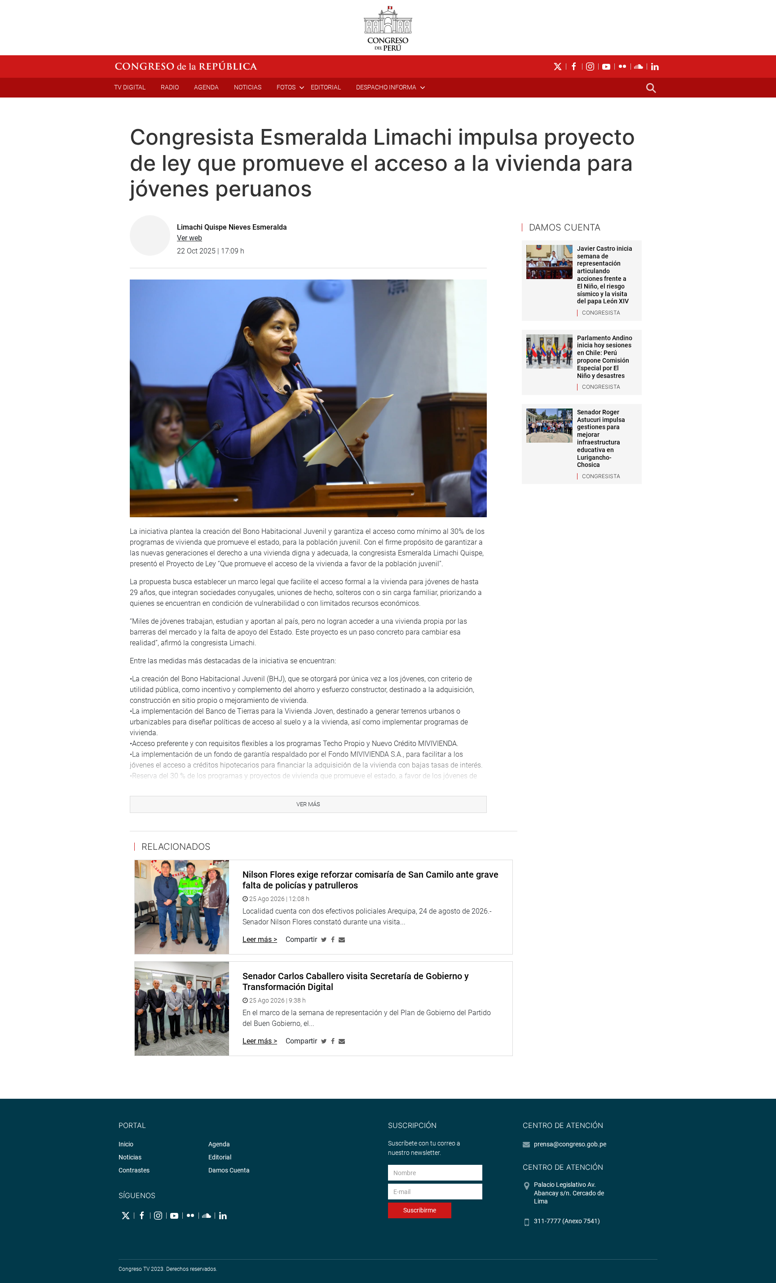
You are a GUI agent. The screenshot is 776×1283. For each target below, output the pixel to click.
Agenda (206, 87)
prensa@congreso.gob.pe (570, 1144)
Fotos (286, 87)
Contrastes (134, 1170)
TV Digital (130, 87)
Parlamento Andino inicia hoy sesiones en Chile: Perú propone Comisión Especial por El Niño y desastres (604, 356)
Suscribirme (419, 1210)
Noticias (247, 87)
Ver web (189, 238)
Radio (170, 87)
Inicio (126, 1144)
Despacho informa (386, 87)
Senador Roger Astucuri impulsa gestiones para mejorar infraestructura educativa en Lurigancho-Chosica (601, 438)
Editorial (326, 87)
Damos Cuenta (229, 1170)
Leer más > (259, 939)
